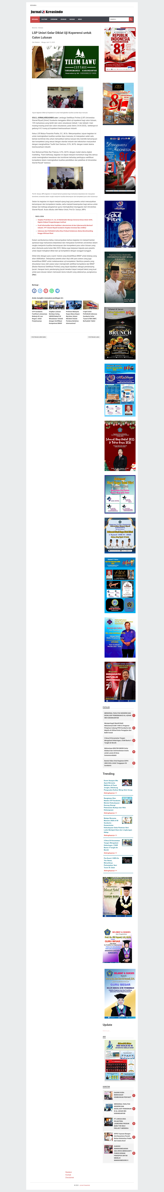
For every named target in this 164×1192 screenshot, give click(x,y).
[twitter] (40, 291)
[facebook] (34, 291)
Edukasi (63, 19)
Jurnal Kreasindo (85, 1185)
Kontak (68, 1175)
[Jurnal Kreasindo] (46, 11)
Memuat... (107, 1031)
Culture (44, 19)
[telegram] (57, 291)
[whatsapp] (51, 291)
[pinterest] (46, 291)
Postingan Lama (93, 337)
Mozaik (72, 19)
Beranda (33, 5)
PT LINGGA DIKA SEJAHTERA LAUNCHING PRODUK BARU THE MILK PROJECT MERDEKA (121, 1123)
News (80, 19)
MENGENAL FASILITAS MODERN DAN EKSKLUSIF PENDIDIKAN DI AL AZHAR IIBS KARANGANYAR (117, 715)
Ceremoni (54, 19)
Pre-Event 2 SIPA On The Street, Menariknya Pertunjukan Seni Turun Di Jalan (111, 862)
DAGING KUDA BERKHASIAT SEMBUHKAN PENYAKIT (122, 1095)
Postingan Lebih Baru (39, 337)
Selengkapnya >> (110, 793)
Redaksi (68, 1172)
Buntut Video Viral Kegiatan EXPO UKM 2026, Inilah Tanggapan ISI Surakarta (116, 763)
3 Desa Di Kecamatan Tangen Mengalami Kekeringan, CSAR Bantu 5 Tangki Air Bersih (117, 740)
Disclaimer (69, 1177)
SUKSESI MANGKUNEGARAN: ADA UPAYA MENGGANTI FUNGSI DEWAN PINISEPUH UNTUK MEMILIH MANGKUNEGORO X (123, 1153)
